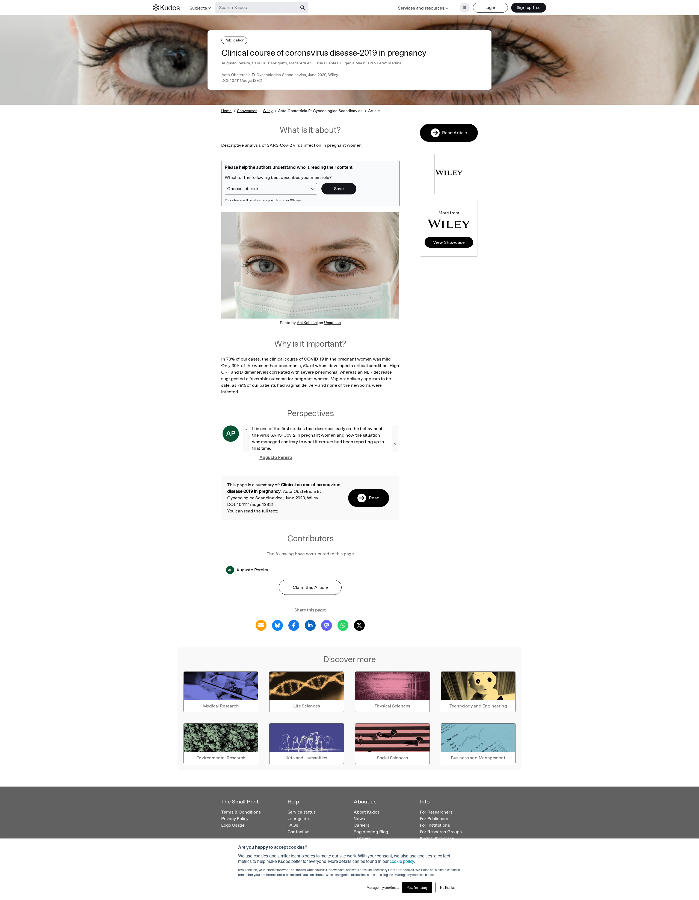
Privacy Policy (234, 818)
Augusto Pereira (275, 457)
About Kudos (367, 812)
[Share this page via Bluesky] (277, 625)
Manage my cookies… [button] (383, 887)
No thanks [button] (447, 887)
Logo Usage (233, 825)
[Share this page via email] (261, 625)
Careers (361, 825)
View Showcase (448, 242)
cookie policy (402, 861)
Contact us (298, 831)
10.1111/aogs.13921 (246, 80)
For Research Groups (441, 831)
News (359, 818)
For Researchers (436, 812)
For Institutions (435, 825)
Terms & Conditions (240, 812)
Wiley (268, 111)
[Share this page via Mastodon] (326, 625)
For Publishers (434, 818)
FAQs (293, 825)
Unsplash (332, 322)
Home (226, 111)
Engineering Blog (371, 831)
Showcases (247, 111)
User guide (298, 818)
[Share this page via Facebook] (294, 625)
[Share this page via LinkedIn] (310, 625)
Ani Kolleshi (307, 322)
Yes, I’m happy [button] (417, 887)
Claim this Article (310, 587)
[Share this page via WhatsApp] (343, 625)
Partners (362, 838)
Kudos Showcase (437, 838)
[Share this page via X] (359, 625)
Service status (302, 812)
